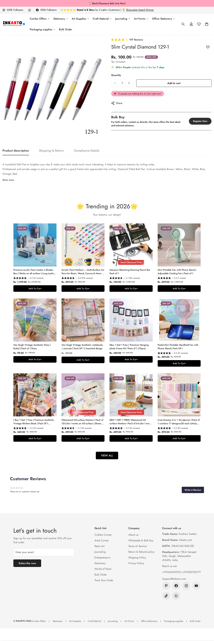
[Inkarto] (14, 24)
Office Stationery (162, 19)
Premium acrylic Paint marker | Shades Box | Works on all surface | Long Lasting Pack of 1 (34, 271)
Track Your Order (103, 580)
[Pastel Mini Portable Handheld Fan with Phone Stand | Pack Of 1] (179, 320)
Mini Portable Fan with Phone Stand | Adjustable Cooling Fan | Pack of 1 (177, 271)
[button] (206, 24)
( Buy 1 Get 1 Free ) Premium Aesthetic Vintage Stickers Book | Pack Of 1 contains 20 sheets (33, 421)
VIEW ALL (107, 455)
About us (133, 535)
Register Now (200, 121)
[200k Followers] (186, 586)
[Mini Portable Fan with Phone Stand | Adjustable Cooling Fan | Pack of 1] (179, 244)
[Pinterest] (166, 586)
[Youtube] (196, 586)
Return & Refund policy (141, 552)
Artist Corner (101, 540)
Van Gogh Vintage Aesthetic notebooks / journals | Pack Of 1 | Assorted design (82, 346)
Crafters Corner (103, 535)
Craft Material (101, 19)
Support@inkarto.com (174, 579)
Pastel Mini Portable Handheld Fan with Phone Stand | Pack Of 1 (178, 346)
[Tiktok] (166, 596)
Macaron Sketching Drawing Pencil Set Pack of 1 (130, 271)
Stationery (59, 19)
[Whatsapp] (29, 10)
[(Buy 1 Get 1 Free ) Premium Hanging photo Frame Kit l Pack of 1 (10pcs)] (131, 320)
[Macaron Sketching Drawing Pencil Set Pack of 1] (131, 244)
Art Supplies (79, 19)
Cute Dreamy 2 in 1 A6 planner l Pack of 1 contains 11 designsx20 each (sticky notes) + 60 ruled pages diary (179, 421)
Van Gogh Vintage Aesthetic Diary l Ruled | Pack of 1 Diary (32, 346)
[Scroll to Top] (207, 623)
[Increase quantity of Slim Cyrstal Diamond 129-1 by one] (129, 83)
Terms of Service (137, 546)
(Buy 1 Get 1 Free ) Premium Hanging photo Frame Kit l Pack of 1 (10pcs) (129, 346)
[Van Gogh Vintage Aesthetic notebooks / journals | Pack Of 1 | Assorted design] (83, 320)
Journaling (121, 19)
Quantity (116, 75)
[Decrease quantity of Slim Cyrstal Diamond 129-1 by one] (115, 83)
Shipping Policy (137, 557)
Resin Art (99, 546)
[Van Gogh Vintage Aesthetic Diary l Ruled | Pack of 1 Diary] (35, 320)
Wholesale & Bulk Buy (140, 540)
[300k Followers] (176, 586)
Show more (8, 180)
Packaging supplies (41, 29)
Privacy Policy (136, 563)
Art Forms (139, 19)
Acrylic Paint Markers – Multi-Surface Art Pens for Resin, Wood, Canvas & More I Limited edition (83, 271)
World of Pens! (103, 569)
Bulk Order (65, 29)
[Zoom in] (95, 45)
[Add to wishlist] (207, 47)
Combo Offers (38, 19)
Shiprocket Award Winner (140, 10)
